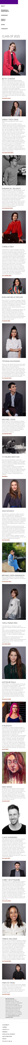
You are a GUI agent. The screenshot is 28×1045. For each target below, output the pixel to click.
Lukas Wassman (9, 837)
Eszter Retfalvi (9, 682)
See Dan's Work (6, 801)
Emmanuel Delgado (11, 189)
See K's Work (5, 749)
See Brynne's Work (6, 581)
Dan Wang (7, 787)
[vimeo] (9, 1041)
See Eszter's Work (6, 699)
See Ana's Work (6, 540)
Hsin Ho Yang (8, 983)
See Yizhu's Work (6, 644)
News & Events (3, 20)
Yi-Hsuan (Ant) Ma (11, 457)
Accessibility (5, 1024)
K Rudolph (7, 726)
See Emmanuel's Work (7, 208)
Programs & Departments (5, 11)
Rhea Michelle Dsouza (12, 297)
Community (4, 28)
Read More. (5, 476)
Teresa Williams (9, 939)
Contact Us (5, 1029)
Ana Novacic (8, 511)
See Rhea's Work (6, 320)
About (3, 6)
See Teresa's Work (6, 961)
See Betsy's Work (6, 98)
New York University (10, 998)
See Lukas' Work (6, 858)
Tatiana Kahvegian (11, 361)
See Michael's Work (7, 433)
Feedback (4, 1031)
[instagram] (11, 1041)
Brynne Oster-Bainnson (13, 576)
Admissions (4, 15)
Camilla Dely (8, 247)
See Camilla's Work (6, 275)
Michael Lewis (8, 420)
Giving (3, 24)
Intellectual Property (8, 1034)
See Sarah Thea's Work (7, 152)
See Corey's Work (6, 900)
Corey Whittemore (11, 880)
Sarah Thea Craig (10, 120)
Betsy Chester (8, 79)
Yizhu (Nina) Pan (9, 623)
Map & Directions (7, 1036)
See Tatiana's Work (6, 378)
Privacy (4, 1038)
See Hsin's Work (6, 994)
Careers (4, 1027)
